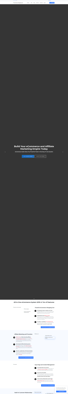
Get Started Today (28, 156)
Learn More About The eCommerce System (47, 327)
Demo (31, 2)
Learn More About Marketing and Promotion (26, 357)
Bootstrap (47, 316)
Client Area (49, 0)
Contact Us (37, 2)
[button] (5, 152)
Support (45, 2)
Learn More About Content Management (48, 385)
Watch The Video (40, 156)
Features (28, 2)
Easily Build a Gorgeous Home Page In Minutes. (43, 376)
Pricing (34, 2)
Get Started (52, 2)
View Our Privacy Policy (61, 389)
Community (41, 2)
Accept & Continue (61, 391)
